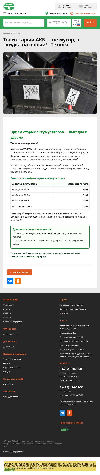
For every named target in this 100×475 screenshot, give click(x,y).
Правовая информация (13, 321)
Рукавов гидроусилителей (71, 337)
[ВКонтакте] (10, 281)
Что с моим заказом (12, 359)
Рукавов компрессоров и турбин (74, 341)
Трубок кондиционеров (70, 345)
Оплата (6, 363)
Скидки (6, 371)
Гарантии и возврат (12, 367)
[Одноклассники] (18, 281)
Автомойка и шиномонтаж (71, 305)
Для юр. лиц (8, 346)
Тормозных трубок (68, 333)
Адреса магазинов (58, 13)
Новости (7, 313)
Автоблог (7, 317)
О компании (8, 305)
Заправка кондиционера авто (73, 309)
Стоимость (8, 384)
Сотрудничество (10, 334)
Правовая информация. (42, 468)
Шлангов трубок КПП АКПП (72, 349)
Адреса (6, 309)
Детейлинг (64, 313)
